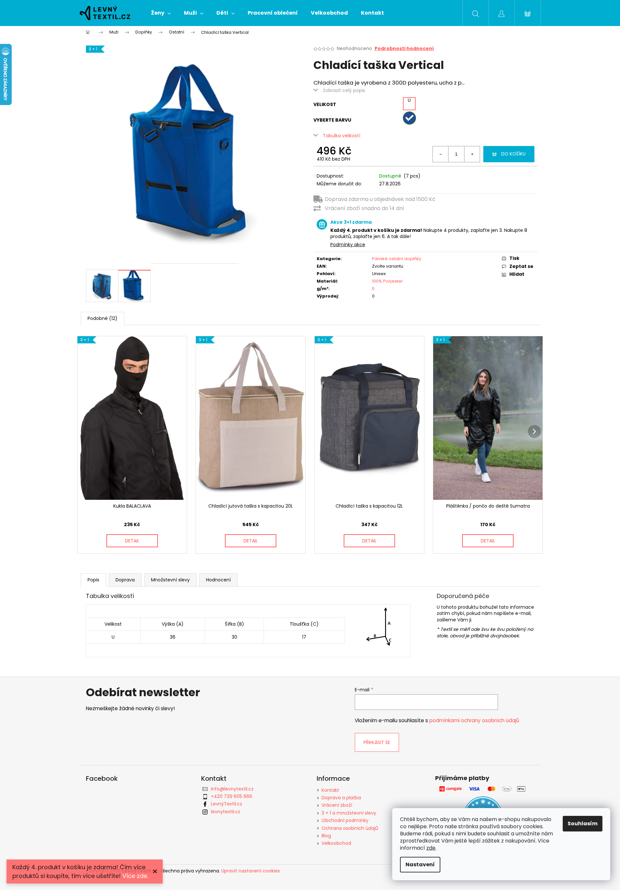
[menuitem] (161, 13)
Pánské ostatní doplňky (396, 259)
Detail (132, 541)
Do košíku (513, 154)
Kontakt (330, 790)
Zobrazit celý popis (344, 90)
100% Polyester (387, 281)
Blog (326, 835)
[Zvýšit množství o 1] (472, 154)
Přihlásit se (377, 742)
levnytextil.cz (225, 811)
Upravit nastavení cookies (250, 871)
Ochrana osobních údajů (350, 828)
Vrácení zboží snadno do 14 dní (364, 208)
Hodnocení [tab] (218, 580)
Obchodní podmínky (345, 820)
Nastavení (420, 864)
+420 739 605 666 (231, 796)
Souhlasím (583, 823)
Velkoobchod (336, 843)
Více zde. (135, 876)
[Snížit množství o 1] (440, 154)
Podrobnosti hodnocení (404, 49)
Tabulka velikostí (341, 135)
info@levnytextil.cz (232, 789)
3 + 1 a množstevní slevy (349, 813)
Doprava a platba (341, 797)
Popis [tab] (93, 580)
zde (430, 848)
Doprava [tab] (125, 580)
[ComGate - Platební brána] (483, 789)
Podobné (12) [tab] (102, 318)
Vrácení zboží (337, 805)
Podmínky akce (347, 244)
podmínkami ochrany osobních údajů (474, 720)
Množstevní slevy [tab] (170, 580)
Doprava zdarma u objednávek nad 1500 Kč (380, 199)
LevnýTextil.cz (226, 804)
